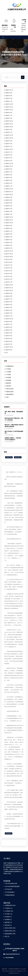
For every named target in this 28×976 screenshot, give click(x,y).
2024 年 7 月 (8, 115)
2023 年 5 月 (8, 129)
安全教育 (8, 377)
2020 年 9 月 (8, 169)
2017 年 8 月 (8, 262)
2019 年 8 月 (8, 200)
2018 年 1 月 (8, 248)
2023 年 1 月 (8, 132)
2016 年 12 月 (9, 285)
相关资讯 (8, 386)
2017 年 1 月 (8, 282)
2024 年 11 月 (9, 107)
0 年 (6, 352)
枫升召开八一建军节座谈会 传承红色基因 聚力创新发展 (14, 425)
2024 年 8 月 (8, 112)
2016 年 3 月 (8, 310)
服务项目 (8, 383)
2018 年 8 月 (8, 228)
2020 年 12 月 (9, 163)
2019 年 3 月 (8, 211)
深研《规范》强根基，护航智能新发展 (14, 412)
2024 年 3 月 (8, 118)
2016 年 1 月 (8, 316)
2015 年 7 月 (8, 324)
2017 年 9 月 (8, 259)
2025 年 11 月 (9, 90)
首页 (7, 397)
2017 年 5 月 (8, 270)
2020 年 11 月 (9, 166)
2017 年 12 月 (9, 251)
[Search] (22, 77)
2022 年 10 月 (9, 138)
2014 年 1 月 (8, 344)
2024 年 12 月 (9, 104)
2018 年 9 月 (8, 225)
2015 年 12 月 (9, 318)
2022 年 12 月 (9, 135)
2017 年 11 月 (9, 254)
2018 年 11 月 (9, 220)
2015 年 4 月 (8, 333)
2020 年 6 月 (8, 174)
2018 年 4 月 (8, 239)
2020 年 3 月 (8, 180)
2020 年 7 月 (8, 172)
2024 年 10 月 (9, 109)
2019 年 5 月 (8, 205)
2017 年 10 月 (9, 256)
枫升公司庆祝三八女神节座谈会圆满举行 (14, 432)
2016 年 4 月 (8, 307)
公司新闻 (8, 371)
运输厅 (13, 892)
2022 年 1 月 (8, 146)
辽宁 (6, 889)
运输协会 (12, 895)
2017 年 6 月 (8, 268)
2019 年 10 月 (9, 194)
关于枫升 (8, 374)
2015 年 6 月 (8, 327)
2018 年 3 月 (8, 242)
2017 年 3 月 (8, 276)
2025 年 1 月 (8, 101)
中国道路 (7, 895)
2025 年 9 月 (8, 93)
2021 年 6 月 (8, 155)
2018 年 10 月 (9, 222)
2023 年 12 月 (9, 121)
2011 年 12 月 (9, 347)
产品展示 (8, 369)
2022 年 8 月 (8, 141)
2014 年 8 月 (8, 341)
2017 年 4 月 (8, 273)
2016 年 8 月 (8, 296)
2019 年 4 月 (8, 208)
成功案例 (8, 380)
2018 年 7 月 (8, 231)
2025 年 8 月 (8, 95)
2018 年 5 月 (8, 237)
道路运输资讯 (9, 394)
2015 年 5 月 (8, 330)
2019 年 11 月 (9, 191)
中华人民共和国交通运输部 (12, 886)
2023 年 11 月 (9, 124)
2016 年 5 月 (8, 304)
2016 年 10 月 (9, 290)
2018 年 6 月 (8, 234)
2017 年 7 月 (8, 265)
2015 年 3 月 (8, 335)
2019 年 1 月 (8, 214)
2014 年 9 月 (8, 338)
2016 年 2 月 (8, 313)
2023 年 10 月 (9, 126)
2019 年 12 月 (9, 189)
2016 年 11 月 (9, 287)
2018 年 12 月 (9, 217)
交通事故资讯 (9, 366)
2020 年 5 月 (8, 177)
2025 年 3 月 (8, 98)
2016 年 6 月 (8, 301)
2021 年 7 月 (8, 152)
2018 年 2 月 (8, 245)
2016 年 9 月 (8, 293)
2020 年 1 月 (8, 186)
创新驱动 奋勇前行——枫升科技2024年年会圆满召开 (13, 438)
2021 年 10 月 (9, 149)
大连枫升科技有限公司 (16, 9)
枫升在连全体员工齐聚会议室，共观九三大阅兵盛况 (14, 419)
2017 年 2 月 (8, 279)
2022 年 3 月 (8, 143)
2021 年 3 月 (8, 157)
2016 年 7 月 (8, 299)
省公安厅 (9, 889)
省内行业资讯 (9, 388)
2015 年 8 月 (8, 321)
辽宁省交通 (8, 892)
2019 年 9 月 (8, 197)
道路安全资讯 (9, 391)
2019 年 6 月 (8, 203)
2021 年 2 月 (8, 160)
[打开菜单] (3, 37)
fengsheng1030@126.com (5, 29)
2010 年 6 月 (8, 350)
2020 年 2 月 (8, 183)
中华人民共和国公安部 (11, 883)
